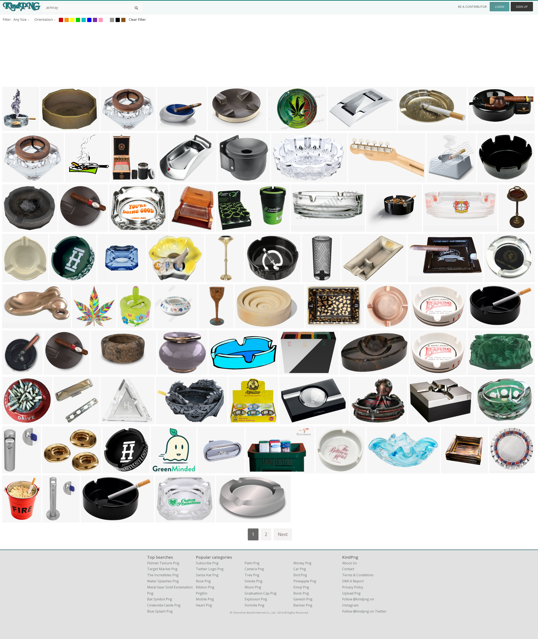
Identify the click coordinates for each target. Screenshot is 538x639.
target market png (162, 569)
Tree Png (252, 575)
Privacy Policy (352, 587)
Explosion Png (256, 599)
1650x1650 (156, 280)
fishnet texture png (163, 563)
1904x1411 (417, 422)
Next (283, 534)
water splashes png (163, 581)
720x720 (108, 422)
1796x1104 (337, 128)
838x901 (119, 180)
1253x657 (10, 326)
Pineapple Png (304, 581)
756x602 (108, 128)
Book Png (301, 593)
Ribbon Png (205, 587)
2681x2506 (325, 471)
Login (499, 7)
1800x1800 (498, 471)
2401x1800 (311, 280)
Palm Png (252, 563)
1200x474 (299, 229)
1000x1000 (53, 372)
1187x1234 (178, 229)
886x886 (10, 471)
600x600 (434, 180)
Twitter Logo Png (210, 569)
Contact (348, 569)
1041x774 (287, 372)
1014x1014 (507, 229)
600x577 (374, 229)
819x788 (66, 229)
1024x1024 (485, 422)
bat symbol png (159, 599)
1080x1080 (167, 372)
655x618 (225, 180)
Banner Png (302, 605)
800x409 (216, 372)
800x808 (161, 326)
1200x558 (49, 128)
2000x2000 (244, 326)
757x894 (10, 128)
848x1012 (10, 520)
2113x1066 (407, 128)
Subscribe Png (207, 563)
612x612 (10, 180)
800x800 (485, 180)
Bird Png (300, 575)
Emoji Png (301, 587)
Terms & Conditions (357, 575)
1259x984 (418, 372)
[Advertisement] (126, 54)
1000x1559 (214, 280)
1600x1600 (420, 326)
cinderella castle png (164, 605)
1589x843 (357, 180)
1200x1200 (254, 280)
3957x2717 (288, 422)
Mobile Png (205, 599)
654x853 (125, 326)
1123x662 (348, 372)
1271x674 (416, 280)
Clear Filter (137, 19)
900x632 (476, 326)
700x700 (449, 471)
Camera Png (254, 569)
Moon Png (253, 587)
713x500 (88, 520)
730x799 (73, 180)
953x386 (431, 229)
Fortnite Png (254, 605)
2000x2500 (314, 326)
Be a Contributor (472, 7)
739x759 (159, 471)
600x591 (10, 280)
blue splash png (160, 611)
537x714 (206, 326)
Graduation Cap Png (261, 593)
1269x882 (279, 180)
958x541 (475, 372)
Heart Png (204, 605)
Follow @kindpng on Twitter (364, 611)
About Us (349, 563)
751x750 (80, 326)
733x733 (475, 128)
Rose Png (203, 581)
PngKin (201, 593)
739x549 (275, 128)
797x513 (224, 229)
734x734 (163, 422)
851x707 (358, 422)
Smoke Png (253, 581)
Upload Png (351, 593)
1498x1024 (255, 471)
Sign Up (522, 7)
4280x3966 (493, 280)
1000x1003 (376, 471)
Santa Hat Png (207, 575)
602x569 (10, 422)
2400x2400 (225, 520)
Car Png (299, 569)
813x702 (10, 229)
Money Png (302, 563)
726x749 (61, 422)
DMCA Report (353, 581)
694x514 (216, 128)
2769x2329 (167, 180)
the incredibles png (163, 575)
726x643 (165, 128)
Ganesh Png (303, 599)
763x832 (10, 372)
